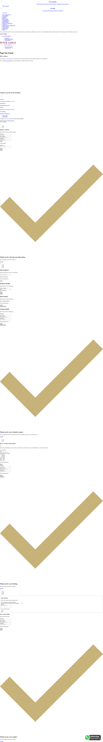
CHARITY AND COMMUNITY (8, 25)
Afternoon (3, 455)
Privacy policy (5, 115)
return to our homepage (7, 60)
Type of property (3, 288)
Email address (2, 136)
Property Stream (11, 120)
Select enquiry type (4, 602)
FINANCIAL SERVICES (7, 23)
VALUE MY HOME (6, 36)
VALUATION (5, 15)
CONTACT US (5, 27)
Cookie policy (5, 116)
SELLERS (4, 16)
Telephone (2, 138)
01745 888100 (2, 111)
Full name (2, 134)
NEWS (3, 29)
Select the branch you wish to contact (8, 603)
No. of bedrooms (3, 290)
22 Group (4, 121)
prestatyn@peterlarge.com (5, 113)
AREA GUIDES (5, 26)
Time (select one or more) (5, 453)
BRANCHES (5, 28)
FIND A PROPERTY (6, 14)
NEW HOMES (5, 19)
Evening (3, 456)
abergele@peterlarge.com (5, 105)
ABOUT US (4, 24)
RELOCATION (5, 22)
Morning (3, 454)
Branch (1, 301)
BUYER (4, 18)
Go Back (1, 261)
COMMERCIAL (5, 21)
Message (1, 145)
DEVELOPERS (5, 20)
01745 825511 (2, 103)
